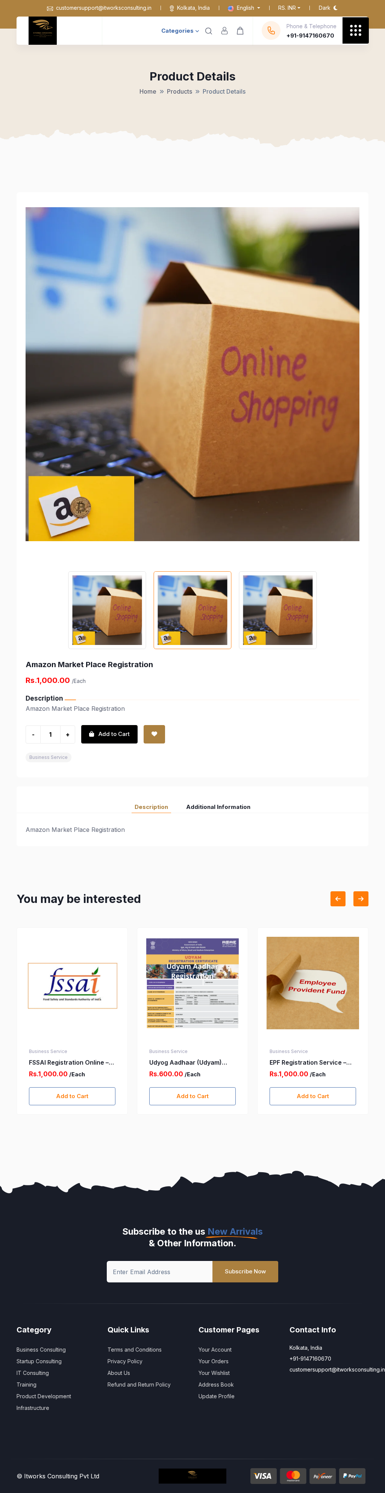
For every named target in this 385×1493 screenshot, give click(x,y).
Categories (177, 30)
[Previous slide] (338, 898)
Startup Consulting (39, 1361)
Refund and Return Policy (139, 1384)
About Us (119, 1373)
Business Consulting (41, 1349)
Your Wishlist (214, 1373)
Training (26, 1384)
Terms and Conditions (135, 1349)
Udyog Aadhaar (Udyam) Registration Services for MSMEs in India (186, 1063)
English (245, 8)
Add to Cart (72, 1096)
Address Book (216, 1384)
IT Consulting (33, 1373)
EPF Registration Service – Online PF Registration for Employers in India (308, 1063)
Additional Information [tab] (218, 806)
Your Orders (214, 1361)
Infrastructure (33, 1408)
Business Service (48, 757)
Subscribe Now (245, 1271)
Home (147, 91)
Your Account (215, 1349)
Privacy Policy (125, 1361)
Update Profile (217, 1396)
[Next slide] (360, 898)
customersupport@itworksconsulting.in (104, 8)
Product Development (44, 1396)
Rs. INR (287, 8)
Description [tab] (151, 806)
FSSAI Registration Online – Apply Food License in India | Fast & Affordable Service (71, 1063)
